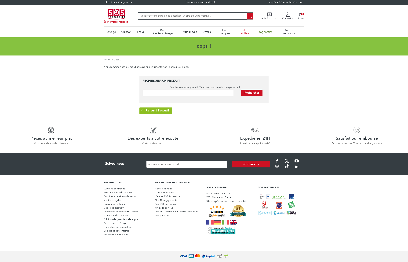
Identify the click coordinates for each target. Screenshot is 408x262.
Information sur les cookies (117, 227)
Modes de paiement (114, 208)
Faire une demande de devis (118, 193)
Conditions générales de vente (120, 196)
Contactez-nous (163, 189)
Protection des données (116, 215)
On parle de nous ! (164, 208)
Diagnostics (265, 32)
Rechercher (251, 92)
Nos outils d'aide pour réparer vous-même (177, 212)
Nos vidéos (245, 32)
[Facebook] (277, 163)
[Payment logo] (204, 256)
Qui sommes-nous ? (165, 193)
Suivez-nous (114, 164)
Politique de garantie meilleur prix (121, 219)
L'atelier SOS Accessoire (167, 196)
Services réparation (289, 32)
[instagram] (277, 168)
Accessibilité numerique (116, 235)
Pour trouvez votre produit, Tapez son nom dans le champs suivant (205, 87)
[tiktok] (287, 168)
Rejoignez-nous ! (163, 215)
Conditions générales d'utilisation (121, 212)
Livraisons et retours (114, 204)
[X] (287, 163)
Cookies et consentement (117, 231)
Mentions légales (112, 200)
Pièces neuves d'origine (116, 223)
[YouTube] (297, 163)
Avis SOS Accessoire (165, 204)
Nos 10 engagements (166, 200)
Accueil (107, 60)
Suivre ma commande (114, 189)
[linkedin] (297, 168)
